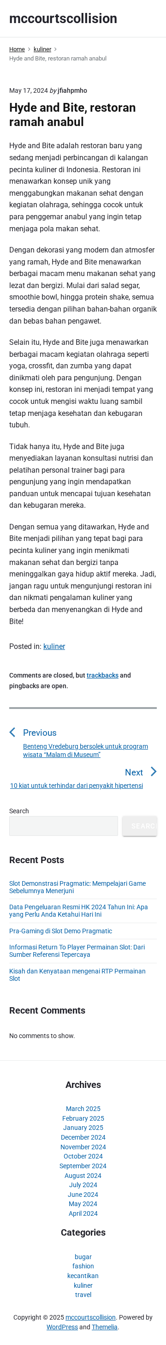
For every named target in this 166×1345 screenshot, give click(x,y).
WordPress (62, 1327)
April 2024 (83, 1213)
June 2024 (83, 1194)
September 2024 (83, 1166)
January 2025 (83, 1127)
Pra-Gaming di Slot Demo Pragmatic (60, 931)
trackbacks (103, 675)
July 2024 (83, 1185)
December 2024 (83, 1137)
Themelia (105, 1327)
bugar (83, 1257)
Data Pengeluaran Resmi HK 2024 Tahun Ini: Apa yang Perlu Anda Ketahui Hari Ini (78, 910)
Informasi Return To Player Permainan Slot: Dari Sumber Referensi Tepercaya (77, 950)
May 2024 (83, 1203)
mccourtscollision (90, 1317)
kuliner (54, 646)
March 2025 (83, 1108)
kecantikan (83, 1275)
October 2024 (83, 1156)
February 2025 (83, 1118)
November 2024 (83, 1147)
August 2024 (83, 1175)
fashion (83, 1266)
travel (83, 1294)
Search (19, 811)
